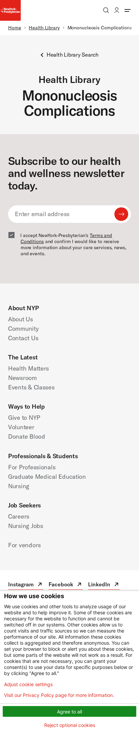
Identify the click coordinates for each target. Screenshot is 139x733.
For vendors (24, 545)
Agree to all (69, 711)
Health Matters (28, 368)
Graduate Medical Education (47, 476)
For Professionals (31, 467)
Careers (18, 516)
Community (23, 328)
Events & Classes (31, 387)
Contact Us (23, 338)
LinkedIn (104, 585)
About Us (20, 319)
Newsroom (22, 378)
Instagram (25, 585)
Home (14, 28)
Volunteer (21, 427)
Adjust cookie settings (28, 684)
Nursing (18, 486)
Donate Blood (26, 436)
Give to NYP (24, 417)
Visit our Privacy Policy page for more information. (59, 695)
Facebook (66, 585)
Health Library (44, 28)
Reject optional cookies (69, 725)
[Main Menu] (127, 10)
